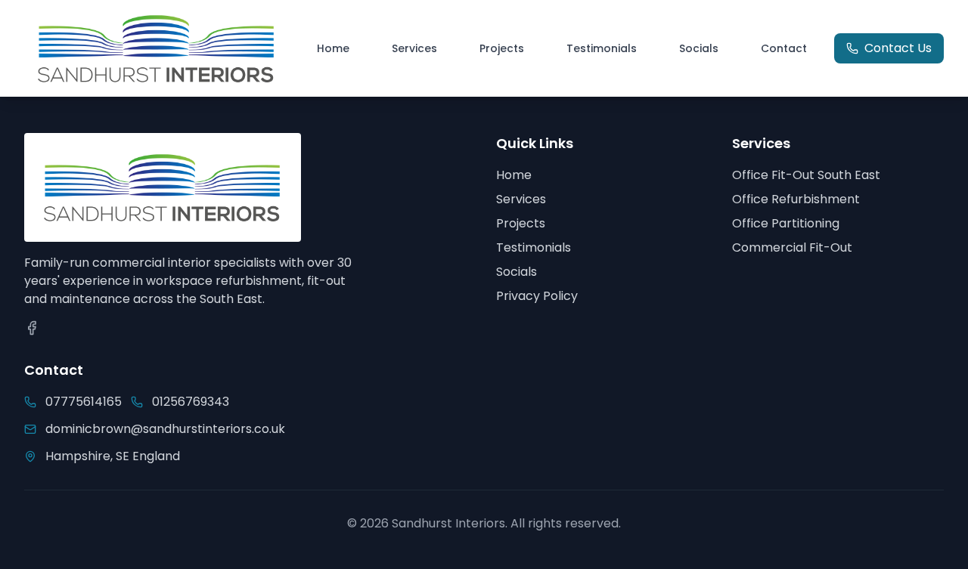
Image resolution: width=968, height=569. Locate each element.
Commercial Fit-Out (792, 247)
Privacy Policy (537, 296)
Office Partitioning (785, 223)
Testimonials (601, 48)
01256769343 (190, 401)
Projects (501, 48)
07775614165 (83, 401)
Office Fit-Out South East (806, 175)
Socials (698, 48)
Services (414, 48)
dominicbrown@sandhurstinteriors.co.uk (151, 429)
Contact (784, 48)
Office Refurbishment (796, 199)
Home (333, 48)
